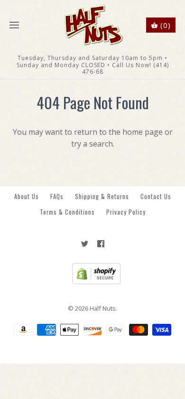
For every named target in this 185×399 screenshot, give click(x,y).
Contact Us (155, 196)
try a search (92, 144)
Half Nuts (103, 308)
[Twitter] (84, 243)
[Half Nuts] (93, 25)
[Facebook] (100, 243)
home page (142, 132)
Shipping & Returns (102, 196)
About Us (26, 196)
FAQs (57, 196)
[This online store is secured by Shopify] (92, 282)
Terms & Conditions (67, 212)
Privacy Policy (126, 212)
